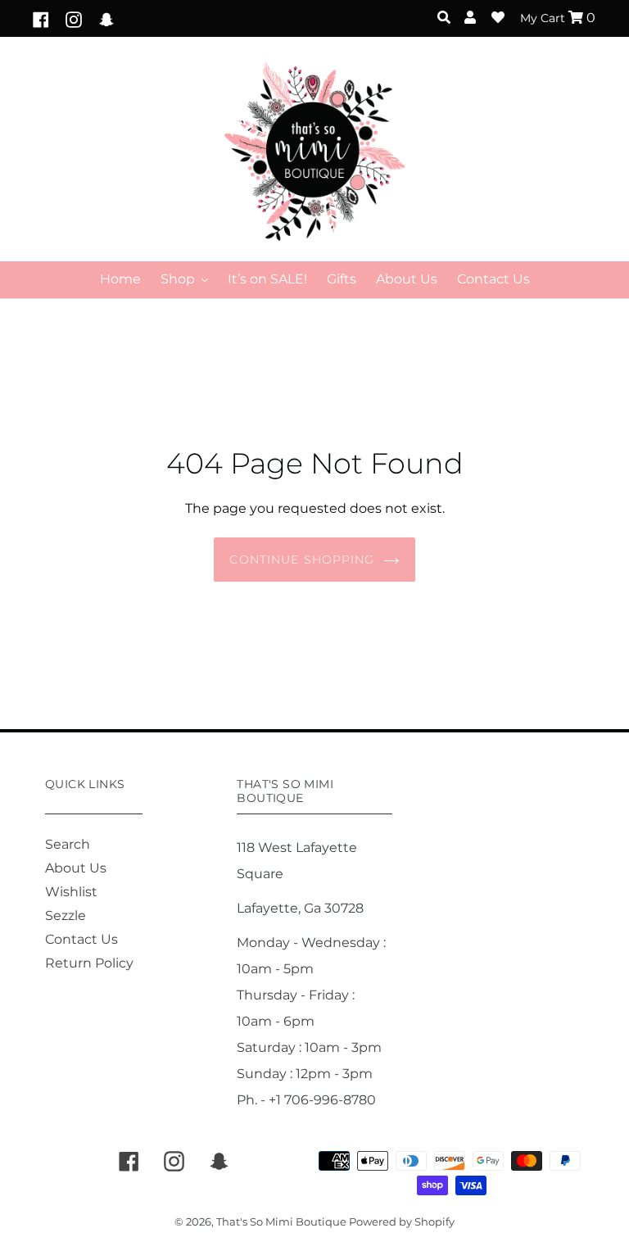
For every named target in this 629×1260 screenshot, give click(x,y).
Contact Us (81, 939)
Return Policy (89, 963)
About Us (75, 868)
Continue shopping (301, 559)
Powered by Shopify (402, 1221)
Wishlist (71, 892)
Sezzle (65, 915)
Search (67, 844)
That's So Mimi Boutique (282, 1221)
